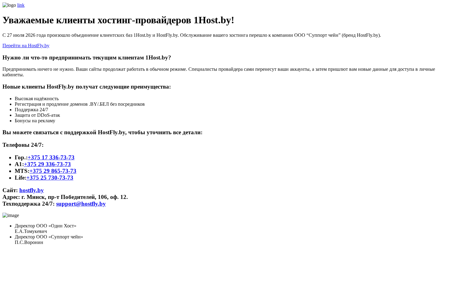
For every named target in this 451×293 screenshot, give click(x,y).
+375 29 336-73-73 (47, 164)
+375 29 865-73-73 (52, 171)
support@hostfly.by (81, 203)
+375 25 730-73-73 (49, 177)
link (21, 5)
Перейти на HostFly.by (25, 45)
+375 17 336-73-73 (51, 157)
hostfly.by (31, 190)
